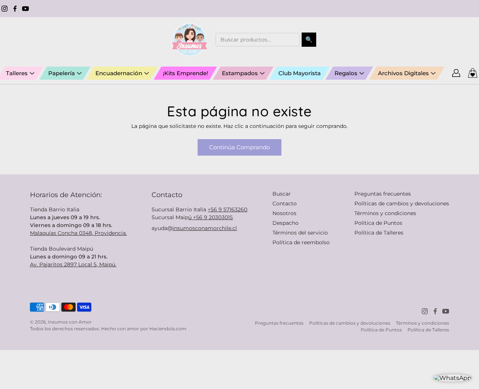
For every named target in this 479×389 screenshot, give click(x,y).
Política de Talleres (378, 232)
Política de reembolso (301, 242)
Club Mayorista (299, 73)
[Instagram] (4, 9)
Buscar (281, 193)
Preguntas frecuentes (382, 193)
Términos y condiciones (385, 213)
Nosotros (284, 213)
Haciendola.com (167, 328)
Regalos (346, 73)
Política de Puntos (378, 223)
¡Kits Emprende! (185, 73)
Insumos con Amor (70, 322)
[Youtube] (25, 9)
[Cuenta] (456, 73)
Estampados (240, 73)
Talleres (17, 73)
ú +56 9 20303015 (210, 217)
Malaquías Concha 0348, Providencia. (78, 233)
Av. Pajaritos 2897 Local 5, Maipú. (73, 264)
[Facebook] (15, 9)
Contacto (284, 203)
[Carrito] (473, 73)
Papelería (61, 73)
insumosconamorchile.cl (205, 228)
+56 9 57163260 (227, 209)
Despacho (285, 223)
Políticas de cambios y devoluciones (401, 203)
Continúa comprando (239, 147)
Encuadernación (118, 73)
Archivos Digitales (403, 73)
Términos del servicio (300, 232)
